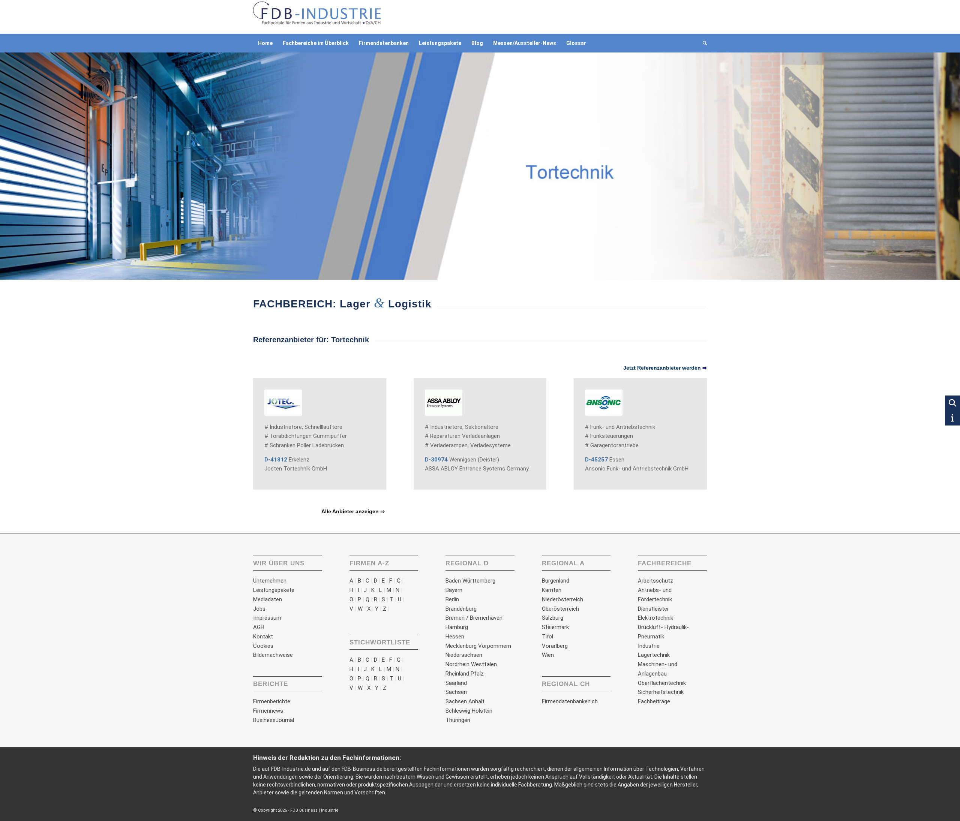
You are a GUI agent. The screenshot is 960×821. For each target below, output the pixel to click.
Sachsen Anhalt (465, 701)
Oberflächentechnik (662, 683)
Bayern (454, 590)
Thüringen (458, 720)
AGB (258, 627)
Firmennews (268, 710)
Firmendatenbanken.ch (570, 701)
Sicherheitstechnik (661, 692)
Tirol (547, 636)
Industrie (649, 646)
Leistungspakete (273, 590)
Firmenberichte (271, 701)
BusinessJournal (273, 720)
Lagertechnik (654, 655)
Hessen (455, 636)
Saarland (456, 683)
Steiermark (555, 627)
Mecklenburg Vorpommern (478, 646)
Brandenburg (461, 608)
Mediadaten (267, 599)
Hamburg (457, 627)
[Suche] (702, 43)
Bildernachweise (273, 655)
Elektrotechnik (655, 617)
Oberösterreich (560, 608)
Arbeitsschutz (655, 580)
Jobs (259, 608)
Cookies (263, 646)
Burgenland (555, 580)
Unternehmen (269, 580)
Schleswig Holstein (469, 710)
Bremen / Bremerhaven (474, 617)
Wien (548, 655)
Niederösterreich (562, 599)
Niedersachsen (464, 655)
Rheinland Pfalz (465, 673)
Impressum (267, 617)
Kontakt (263, 636)
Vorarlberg (555, 646)
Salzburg (552, 617)
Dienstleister (653, 608)
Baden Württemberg (470, 580)
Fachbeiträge (654, 701)
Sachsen (456, 692)
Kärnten (551, 590)
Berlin (452, 599)
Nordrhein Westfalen (471, 664)
